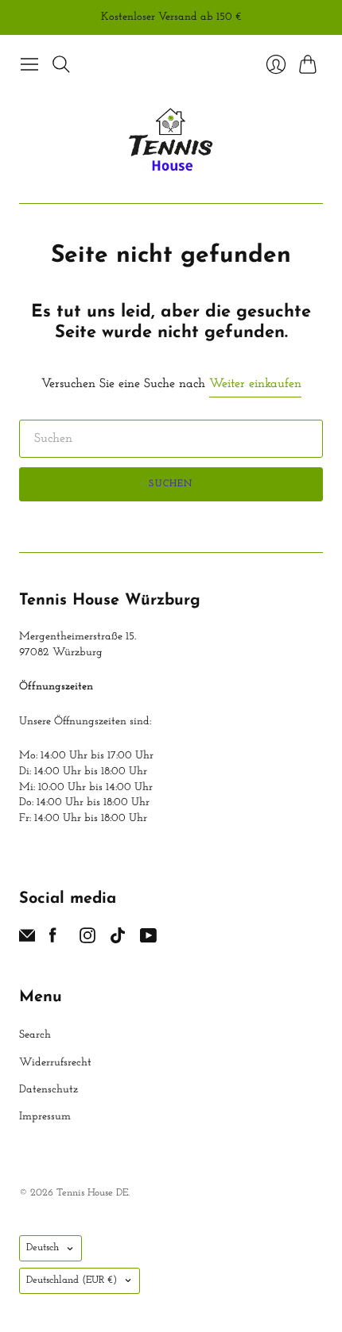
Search (35, 1035)
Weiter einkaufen (255, 384)
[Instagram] (87, 940)
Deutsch (42, 1247)
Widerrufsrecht (55, 1063)
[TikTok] (118, 940)
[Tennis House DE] (171, 141)
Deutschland (71, 1280)
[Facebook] (52, 940)
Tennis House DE (92, 1193)
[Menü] (29, 64)
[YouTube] (148, 940)
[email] (27, 940)
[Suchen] (61, 64)
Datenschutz (48, 1090)
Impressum (45, 1117)
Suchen (170, 484)
